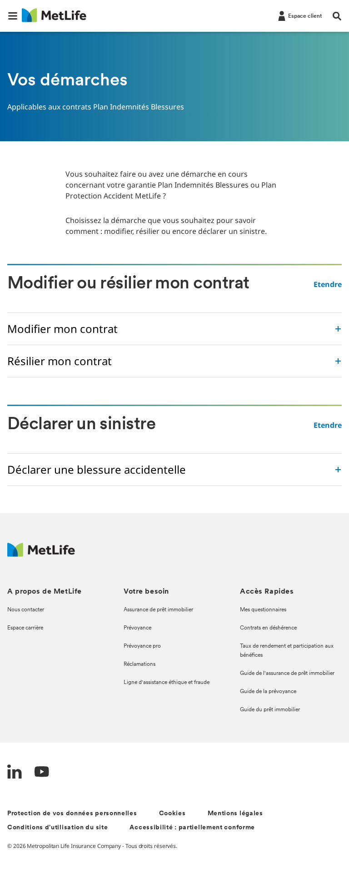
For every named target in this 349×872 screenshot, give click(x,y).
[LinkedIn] (14, 772)
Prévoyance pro (142, 646)
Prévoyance (137, 628)
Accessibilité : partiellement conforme (192, 827)
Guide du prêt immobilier (270, 710)
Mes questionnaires (263, 610)
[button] (12, 16)
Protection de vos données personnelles (72, 813)
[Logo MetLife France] (41, 554)
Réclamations (139, 664)
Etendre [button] (328, 284)
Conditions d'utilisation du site (57, 827)
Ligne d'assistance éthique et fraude (166, 682)
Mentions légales (235, 813)
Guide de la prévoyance (268, 691)
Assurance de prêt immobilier (158, 610)
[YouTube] (42, 772)
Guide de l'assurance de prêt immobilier (287, 673)
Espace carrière (25, 628)
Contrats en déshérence (268, 628)
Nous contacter (25, 610)
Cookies (172, 813)
